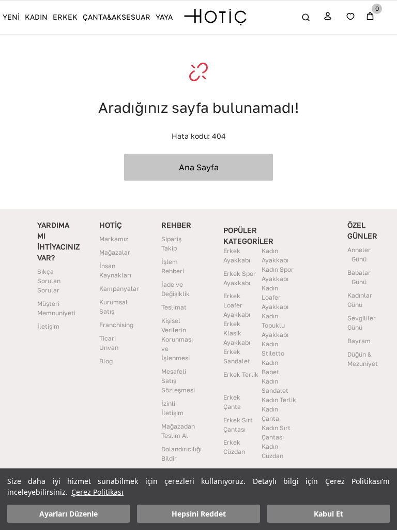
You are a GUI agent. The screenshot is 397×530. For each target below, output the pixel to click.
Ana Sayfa (199, 167)
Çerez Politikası (97, 492)
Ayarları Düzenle (68, 514)
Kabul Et (328, 514)
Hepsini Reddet (199, 514)
